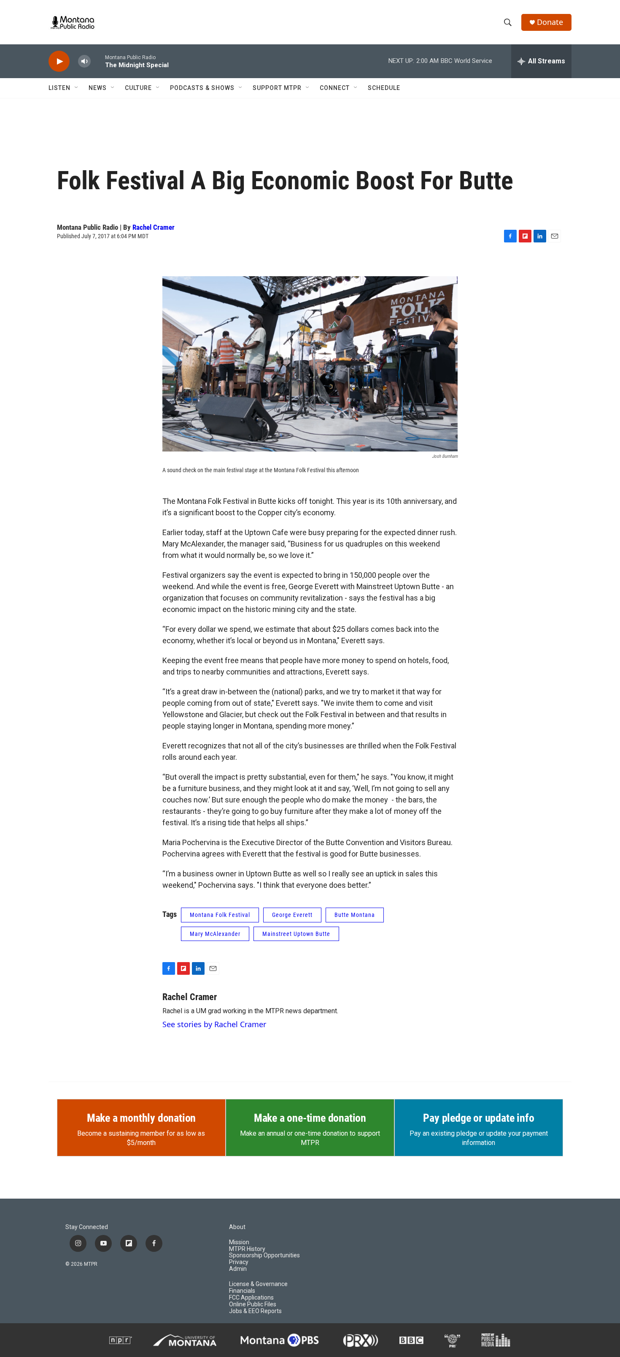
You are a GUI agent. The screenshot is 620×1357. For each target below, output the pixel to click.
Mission (239, 1242)
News (98, 87)
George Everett (292, 914)
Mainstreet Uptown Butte (296, 933)
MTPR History (247, 1249)
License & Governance (258, 1284)
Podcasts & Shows (202, 87)
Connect (335, 87)
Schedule (384, 87)
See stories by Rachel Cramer (214, 1024)
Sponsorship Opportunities (264, 1255)
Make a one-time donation (310, 1118)
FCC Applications (251, 1297)
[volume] (84, 61)
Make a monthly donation (141, 1118)
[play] (59, 61)
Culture (138, 87)
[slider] (98, 61)
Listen (59, 87)
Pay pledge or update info (478, 1118)
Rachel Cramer (153, 227)
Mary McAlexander (215, 933)
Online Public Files (252, 1304)
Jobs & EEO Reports (255, 1311)
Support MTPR (277, 87)
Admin (238, 1269)
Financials (242, 1291)
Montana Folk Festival (220, 914)
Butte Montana (354, 914)
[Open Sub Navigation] (76, 87)
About (237, 1227)
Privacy (238, 1262)
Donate (550, 22)
